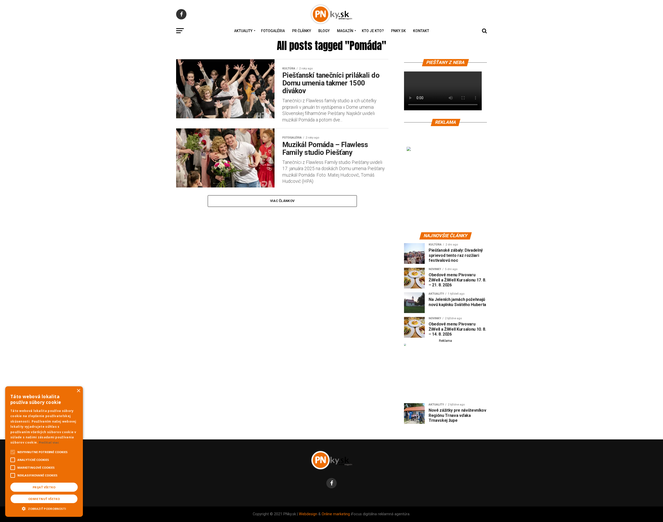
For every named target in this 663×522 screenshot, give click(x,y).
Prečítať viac (49, 442)
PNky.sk (398, 31)
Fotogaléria (273, 31)
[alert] (44, 451)
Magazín (345, 31)
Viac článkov (282, 201)
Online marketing (336, 514)
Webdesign (308, 514)
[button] (44, 508)
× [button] (78, 391)
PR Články (301, 31)
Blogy (324, 31)
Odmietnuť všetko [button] (44, 499)
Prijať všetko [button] (44, 487)
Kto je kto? (373, 31)
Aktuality (243, 31)
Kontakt (421, 31)
